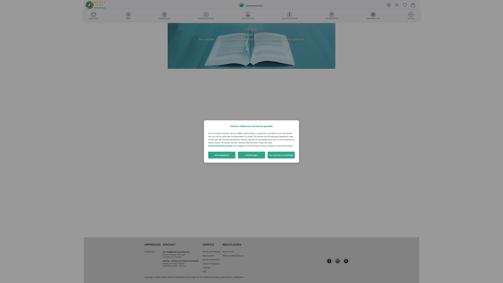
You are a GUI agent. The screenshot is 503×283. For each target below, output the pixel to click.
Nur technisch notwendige (281, 155)
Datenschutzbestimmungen (220, 146)
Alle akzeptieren (222, 155)
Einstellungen (251, 155)
